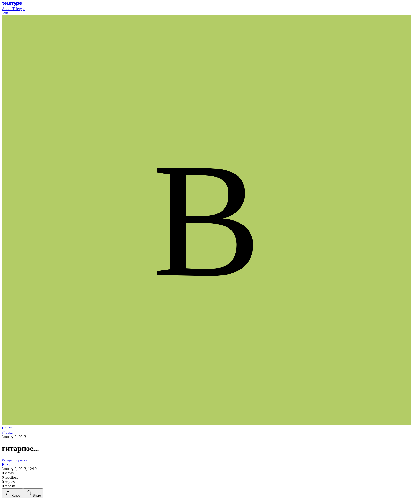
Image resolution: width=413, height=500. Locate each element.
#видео (7, 460)
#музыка (20, 460)
